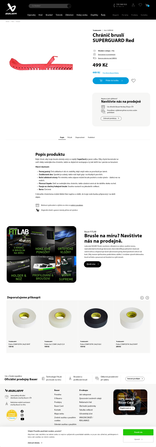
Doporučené (80, 137)
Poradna (57, 395)
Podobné (91, 137)
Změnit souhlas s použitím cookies (65, 419)
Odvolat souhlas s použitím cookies (65, 426)
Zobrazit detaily (33, 443)
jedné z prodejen (77, 205)
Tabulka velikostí (86, 410)
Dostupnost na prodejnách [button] (106, 54)
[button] (139, 4)
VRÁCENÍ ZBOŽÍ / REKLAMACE (86, 419)
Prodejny (58, 402)
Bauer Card (58, 406)
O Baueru (58, 399)
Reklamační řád (85, 402)
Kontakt (57, 410)
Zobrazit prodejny (109, 118)
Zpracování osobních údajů (90, 399)
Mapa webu (59, 414)
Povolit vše (138, 432)
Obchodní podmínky (87, 406)
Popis (62, 137)
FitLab (69, 137)
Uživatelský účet (85, 414)
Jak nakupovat (85, 395)
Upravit (137, 439)
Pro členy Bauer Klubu (111, 73)
